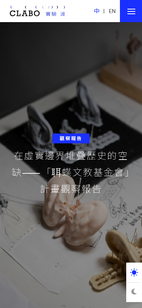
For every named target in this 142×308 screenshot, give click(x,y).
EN (112, 11)
